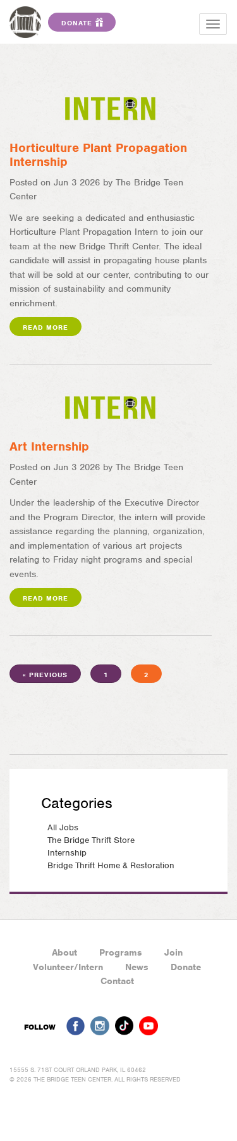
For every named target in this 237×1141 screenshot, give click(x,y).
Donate (186, 967)
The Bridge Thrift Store (91, 840)
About (64, 952)
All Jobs (62, 827)
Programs (120, 952)
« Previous (45, 674)
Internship (67, 852)
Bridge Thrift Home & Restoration (110, 865)
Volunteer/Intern (68, 967)
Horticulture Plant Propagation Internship (98, 155)
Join (173, 952)
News (137, 967)
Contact (117, 981)
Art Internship (49, 446)
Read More (45, 327)
